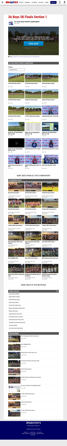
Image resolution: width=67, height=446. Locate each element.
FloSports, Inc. (37, 425)
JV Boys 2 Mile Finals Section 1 (28, 410)
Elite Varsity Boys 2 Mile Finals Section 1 (30, 336)
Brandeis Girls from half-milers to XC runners (31, 377)
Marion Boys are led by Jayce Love (29, 352)
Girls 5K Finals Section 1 (26, 369)
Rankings (27, 2)
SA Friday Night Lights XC (13, 261)
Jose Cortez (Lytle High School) (16, 328)
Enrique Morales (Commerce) (15, 314)
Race (31, 56)
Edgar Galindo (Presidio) (14, 296)
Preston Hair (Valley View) (15, 305)
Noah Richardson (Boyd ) (14, 299)
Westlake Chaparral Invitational (14, 196)
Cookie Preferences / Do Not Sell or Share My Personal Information (33, 434)
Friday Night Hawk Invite (30, 228)
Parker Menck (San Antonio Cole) (16, 319)
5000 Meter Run (36, 56)
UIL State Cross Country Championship (26, 22)
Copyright (32, 425)
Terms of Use (39, 432)
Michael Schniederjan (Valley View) (17, 308)
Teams (46, 2)
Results (21, 2)
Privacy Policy (32, 432)
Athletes (40, 2)
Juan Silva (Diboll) (13, 325)
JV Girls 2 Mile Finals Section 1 (28, 394)
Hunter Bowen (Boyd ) (14, 302)
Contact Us (26, 432)
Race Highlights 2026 (26, 344)
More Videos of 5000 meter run (33, 285)
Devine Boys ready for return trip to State (30, 361)
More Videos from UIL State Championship (33, 176)
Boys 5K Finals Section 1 (26, 402)
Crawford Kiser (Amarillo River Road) (17, 322)
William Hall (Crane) (13, 311)
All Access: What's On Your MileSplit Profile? (31, 385)
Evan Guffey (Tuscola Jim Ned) (16, 316)
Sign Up (53, 2)
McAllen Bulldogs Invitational (48, 196)
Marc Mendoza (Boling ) (14, 294)
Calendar (34, 2)
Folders (10, 67)
